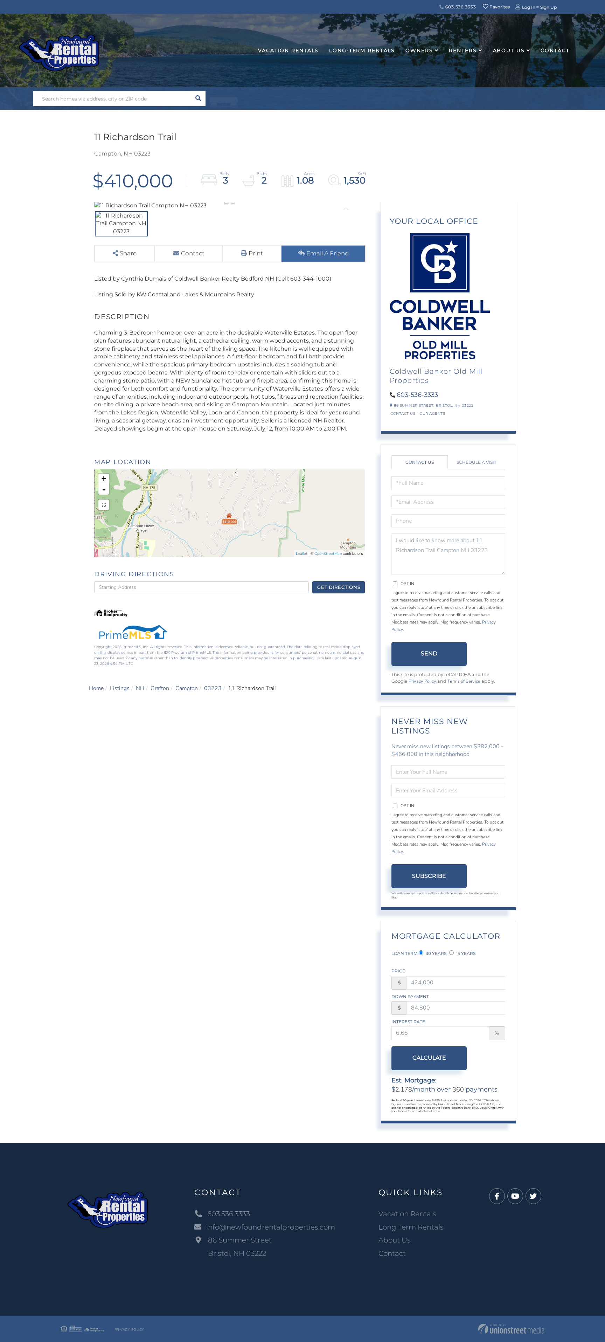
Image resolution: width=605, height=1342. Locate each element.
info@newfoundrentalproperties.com (270, 1227)
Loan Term (404, 953)
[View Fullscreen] (103, 505)
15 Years (465, 953)
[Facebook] (497, 1196)
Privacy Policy (422, 681)
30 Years (435, 953)
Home (96, 688)
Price (398, 970)
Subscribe (429, 876)
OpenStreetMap (328, 553)
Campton (186, 688)
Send (429, 653)
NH (140, 688)
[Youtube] (515, 1196)
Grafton (160, 688)
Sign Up (548, 7)
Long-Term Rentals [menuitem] (362, 50)
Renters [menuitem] (463, 50)
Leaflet (301, 553)
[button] (198, 98)
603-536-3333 (417, 395)
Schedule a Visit (476, 462)
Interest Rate (408, 1021)
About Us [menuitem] (509, 50)
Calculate (429, 1057)
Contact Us (402, 413)
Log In (528, 7)
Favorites (499, 6)
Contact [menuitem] (555, 50)
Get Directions (338, 587)
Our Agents (432, 413)
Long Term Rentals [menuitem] (411, 1227)
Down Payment (410, 996)
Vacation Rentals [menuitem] (288, 50)
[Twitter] (533, 1196)
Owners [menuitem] (419, 50)
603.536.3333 (460, 6)
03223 (213, 688)
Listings (120, 688)
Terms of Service (463, 681)
